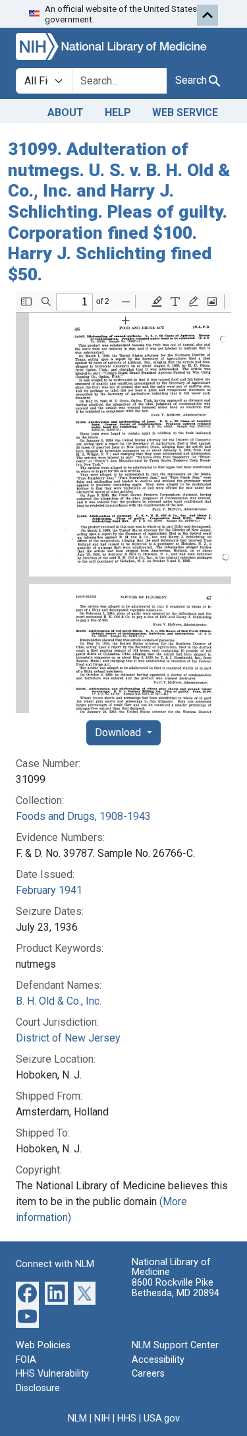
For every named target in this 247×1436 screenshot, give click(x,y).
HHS (126, 1418)
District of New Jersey (68, 1038)
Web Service (185, 112)
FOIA (26, 1359)
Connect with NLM (55, 1264)
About (65, 112)
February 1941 (49, 890)
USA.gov (162, 1418)
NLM (77, 1418)
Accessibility (158, 1359)
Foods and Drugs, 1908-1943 (83, 816)
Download (119, 732)
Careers (148, 1373)
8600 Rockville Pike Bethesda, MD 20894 (175, 1288)
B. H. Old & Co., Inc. (58, 1001)
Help (118, 112)
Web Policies (43, 1345)
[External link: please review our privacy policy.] (27, 1292)
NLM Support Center (175, 1345)
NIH (102, 1418)
